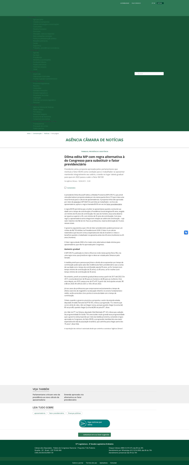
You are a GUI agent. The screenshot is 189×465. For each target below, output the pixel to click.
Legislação (37, 98)
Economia (36, 31)
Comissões (37, 88)
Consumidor (37, 27)
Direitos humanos (39, 29)
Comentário (71, 188)
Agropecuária (38, 19)
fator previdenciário (56, 413)
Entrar (160, 3)
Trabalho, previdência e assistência (46, 48)
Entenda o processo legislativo (44, 100)
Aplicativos (104, 463)
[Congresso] (144, 3)
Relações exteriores (40, 41)
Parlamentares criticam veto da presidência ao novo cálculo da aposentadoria (46, 397)
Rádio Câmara (38, 109)
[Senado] (148, 3)
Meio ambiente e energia (42, 36)
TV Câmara (37, 112)
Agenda (36, 53)
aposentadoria (39, 413)
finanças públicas (74, 413)
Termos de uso (91, 463)
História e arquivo (39, 67)
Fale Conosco (136, 3)
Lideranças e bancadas (41, 76)
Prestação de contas (40, 126)
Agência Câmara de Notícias (43, 107)
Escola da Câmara (39, 62)
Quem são (37, 74)
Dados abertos (38, 128)
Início (28, 133)
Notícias (46, 133)
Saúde (35, 43)
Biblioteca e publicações (42, 60)
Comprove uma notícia (41, 119)
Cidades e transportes (41, 22)
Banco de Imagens (40, 114)
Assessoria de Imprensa (42, 117)
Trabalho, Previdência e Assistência (94, 151)
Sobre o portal (77, 463)
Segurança (37, 45)
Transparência (38, 124)
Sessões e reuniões (40, 90)
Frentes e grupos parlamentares (45, 79)
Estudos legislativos (40, 93)
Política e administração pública (44, 38)
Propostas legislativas (41, 83)
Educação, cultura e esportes (43, 34)
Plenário (36, 86)
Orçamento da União (40, 95)
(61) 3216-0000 (135, 450)
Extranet (113, 463)
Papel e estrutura (39, 64)
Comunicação (37, 133)
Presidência (37, 57)
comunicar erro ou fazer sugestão (96, 435)
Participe (36, 102)
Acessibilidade (124, 3)
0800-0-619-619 (126, 448)
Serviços (36, 55)
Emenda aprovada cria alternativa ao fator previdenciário (74, 397)
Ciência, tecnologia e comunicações (46, 24)
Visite (35, 69)
